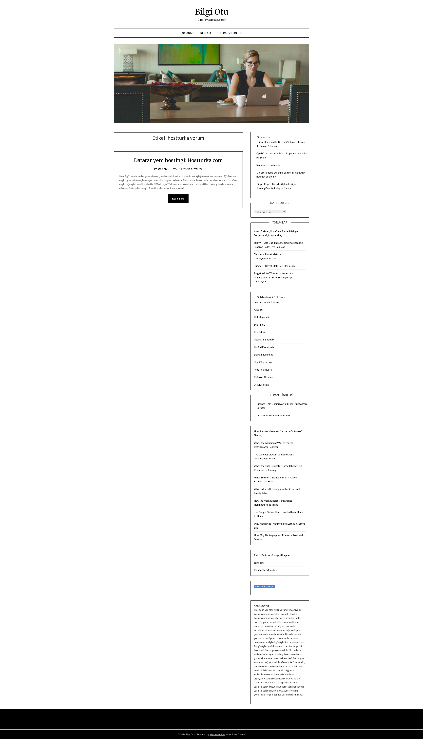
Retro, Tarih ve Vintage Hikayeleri (272, 555)
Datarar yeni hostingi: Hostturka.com (178, 160)
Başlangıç (187, 32)
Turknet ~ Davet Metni (266, 254)
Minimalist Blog (217, 734)
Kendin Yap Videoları (265, 570)
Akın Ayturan (194, 169)
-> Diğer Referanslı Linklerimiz (273, 415)
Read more (178, 198)
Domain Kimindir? (263, 354)
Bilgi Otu (211, 12)
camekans (259, 562)
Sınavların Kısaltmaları (268, 164)
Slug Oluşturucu (263, 361)
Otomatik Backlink (264, 339)
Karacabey (276, 235)
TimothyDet (261, 281)
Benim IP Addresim (264, 347)
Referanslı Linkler (230, 32)
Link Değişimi (261, 316)
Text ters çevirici (263, 369)
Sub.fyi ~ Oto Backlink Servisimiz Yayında (276, 242)
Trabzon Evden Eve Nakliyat (269, 246)
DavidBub (289, 265)
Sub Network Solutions (266, 301)
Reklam (205, 32)
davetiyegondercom (265, 258)
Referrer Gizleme (263, 377)
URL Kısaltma (261, 384)
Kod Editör (260, 332)
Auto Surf (259, 309)
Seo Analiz (259, 324)
